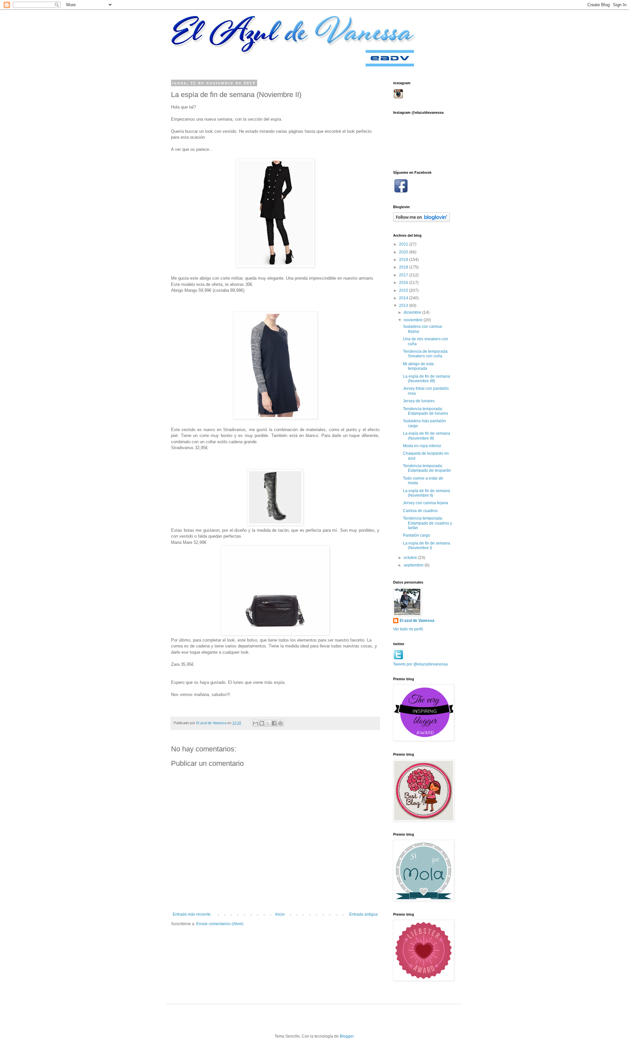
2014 (404, 298)
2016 (404, 282)
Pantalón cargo (416, 535)
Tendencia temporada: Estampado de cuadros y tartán (427, 523)
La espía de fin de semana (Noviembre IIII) (426, 378)
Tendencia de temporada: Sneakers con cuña (425, 353)
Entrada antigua (363, 914)
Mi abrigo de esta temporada (418, 366)
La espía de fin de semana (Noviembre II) (426, 493)
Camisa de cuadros (420, 510)
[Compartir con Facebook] (274, 723)
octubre (411, 557)
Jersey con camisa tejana (425, 503)
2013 (404, 305)
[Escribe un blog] (261, 723)
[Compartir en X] (268, 723)
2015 (404, 290)
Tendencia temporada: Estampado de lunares (425, 411)
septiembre (414, 565)
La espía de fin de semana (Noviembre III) (426, 435)
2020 (404, 252)
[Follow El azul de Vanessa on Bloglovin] (421, 220)
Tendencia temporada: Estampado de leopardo (427, 468)
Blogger (346, 1036)
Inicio (280, 914)
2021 (404, 244)
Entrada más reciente (192, 914)
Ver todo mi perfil (408, 629)
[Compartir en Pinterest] (280, 723)
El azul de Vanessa (417, 620)
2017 (404, 275)
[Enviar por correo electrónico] (255, 723)
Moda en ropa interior (422, 446)
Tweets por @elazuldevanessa (420, 664)
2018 (404, 267)
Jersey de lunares (419, 401)
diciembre (413, 312)
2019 (404, 259)
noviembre (414, 320)
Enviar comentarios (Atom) (219, 924)
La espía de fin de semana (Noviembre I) (426, 545)
